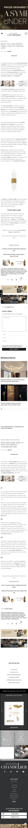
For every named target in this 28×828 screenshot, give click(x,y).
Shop (14, 801)
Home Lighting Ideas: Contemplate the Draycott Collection (12, 427)
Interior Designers (14, 795)
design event (17, 268)
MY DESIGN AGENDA (14, 677)
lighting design (15, 615)
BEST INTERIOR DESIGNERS (14, 674)
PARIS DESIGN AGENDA (14, 682)
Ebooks (14, 799)
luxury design (18, 272)
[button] (26, 711)
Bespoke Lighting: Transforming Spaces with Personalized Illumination (13, 380)
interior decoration (11, 271)
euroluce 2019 (10, 270)
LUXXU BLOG (14, 669)
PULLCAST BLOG (14, 672)
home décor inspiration (19, 613)
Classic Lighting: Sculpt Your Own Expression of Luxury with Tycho (11, 404)
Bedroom (14, 791)
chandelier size (15, 612)
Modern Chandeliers (6, 439)
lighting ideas (22, 615)
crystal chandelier (8, 268)
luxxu (18, 273)
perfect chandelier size (13, 619)
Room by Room (14, 781)
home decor (17, 270)
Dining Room (14, 787)
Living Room (14, 785)
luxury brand (20, 616)
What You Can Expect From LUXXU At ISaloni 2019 (12, 46)
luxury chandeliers (9, 272)
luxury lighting (15, 617)
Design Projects (14, 793)
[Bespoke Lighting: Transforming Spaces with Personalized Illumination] (14, 369)
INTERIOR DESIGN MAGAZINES (14, 680)
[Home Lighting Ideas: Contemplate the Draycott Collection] (14, 416)
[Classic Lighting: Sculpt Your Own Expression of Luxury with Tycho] (14, 393)
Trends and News (15, 439)
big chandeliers (7, 612)
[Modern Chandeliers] (14, 33)
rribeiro (10, 51)
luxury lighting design (10, 273)
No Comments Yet (9, 307)
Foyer (14, 789)
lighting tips (14, 616)
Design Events (4, 41)
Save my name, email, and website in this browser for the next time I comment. (12, 346)
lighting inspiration (5, 616)
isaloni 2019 (20, 271)
